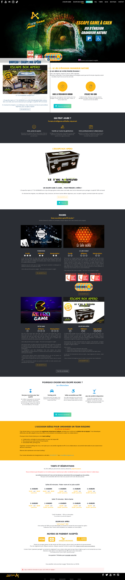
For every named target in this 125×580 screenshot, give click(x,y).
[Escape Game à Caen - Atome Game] (36, 28)
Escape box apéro (83, 326)
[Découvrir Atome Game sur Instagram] (13, 2)
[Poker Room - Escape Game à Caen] (41, 247)
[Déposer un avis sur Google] (118, 575)
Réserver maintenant (64, 414)
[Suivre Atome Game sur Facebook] (2, 2)
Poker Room (41, 251)
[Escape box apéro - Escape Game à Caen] (83, 322)
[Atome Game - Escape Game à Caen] (12, 576)
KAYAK (77, 564)
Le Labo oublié (83, 251)
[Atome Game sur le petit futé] (30, 55)
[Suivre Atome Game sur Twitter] (107, 575)
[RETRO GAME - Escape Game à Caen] (41, 322)
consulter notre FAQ (70, 555)
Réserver (63, 203)
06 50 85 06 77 (54, 455)
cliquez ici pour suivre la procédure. (85, 546)
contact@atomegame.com (67, 455)
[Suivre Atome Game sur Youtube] (5, 2)
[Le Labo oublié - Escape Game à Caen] (83, 247)
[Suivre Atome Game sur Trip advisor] (9, 2)
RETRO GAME (41, 326)
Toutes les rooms (62, 371)
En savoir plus (25, 109)
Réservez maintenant (64, 106)
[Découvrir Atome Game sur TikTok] (17, 2)
